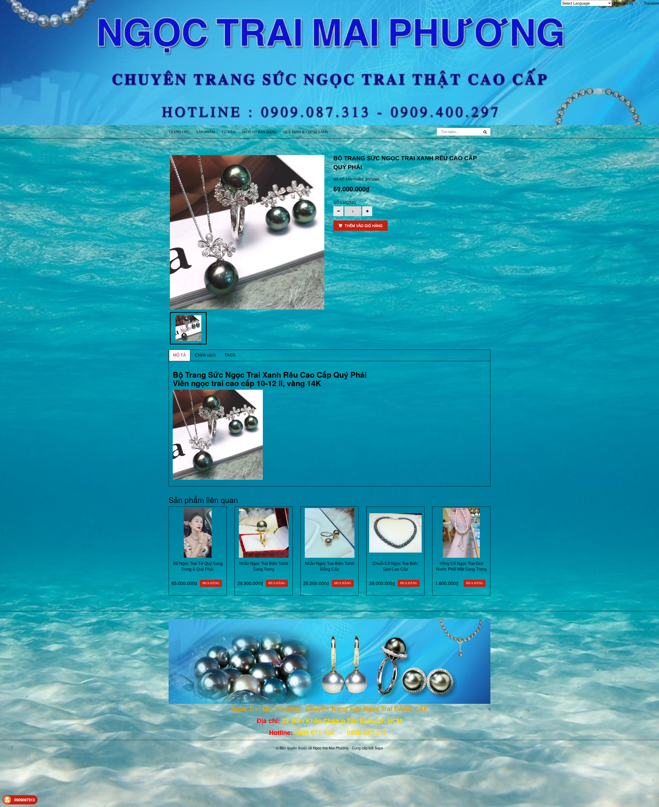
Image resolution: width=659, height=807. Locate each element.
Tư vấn (228, 132)
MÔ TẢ (179, 355)
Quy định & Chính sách (305, 132)
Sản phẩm (205, 132)
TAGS (230, 355)
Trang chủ (179, 132)
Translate (651, 3)
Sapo (379, 747)
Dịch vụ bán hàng (259, 132)
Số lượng (344, 202)
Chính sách (205, 355)
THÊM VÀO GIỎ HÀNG (364, 226)
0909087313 (24, 800)
